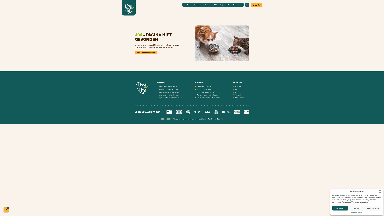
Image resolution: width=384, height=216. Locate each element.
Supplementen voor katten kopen (208, 98)
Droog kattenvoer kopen (205, 92)
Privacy (360, 212)
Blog (236, 92)
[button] (380, 191)
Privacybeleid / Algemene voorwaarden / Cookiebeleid (189, 119)
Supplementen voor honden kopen (170, 98)
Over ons (238, 87)
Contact (238, 95)
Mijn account (239, 98)
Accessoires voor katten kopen (207, 95)
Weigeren (357, 208)
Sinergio (220, 119)
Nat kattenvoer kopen (204, 89)
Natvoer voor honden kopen (168, 89)
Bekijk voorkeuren (373, 208)
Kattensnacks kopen (204, 87)
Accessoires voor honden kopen (169, 95)
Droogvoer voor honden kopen (169, 92)
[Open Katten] (210, 5)
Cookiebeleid (353, 212)
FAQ (236, 89)
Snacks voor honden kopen (168, 87)
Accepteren (340, 208)
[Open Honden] (201, 5)
